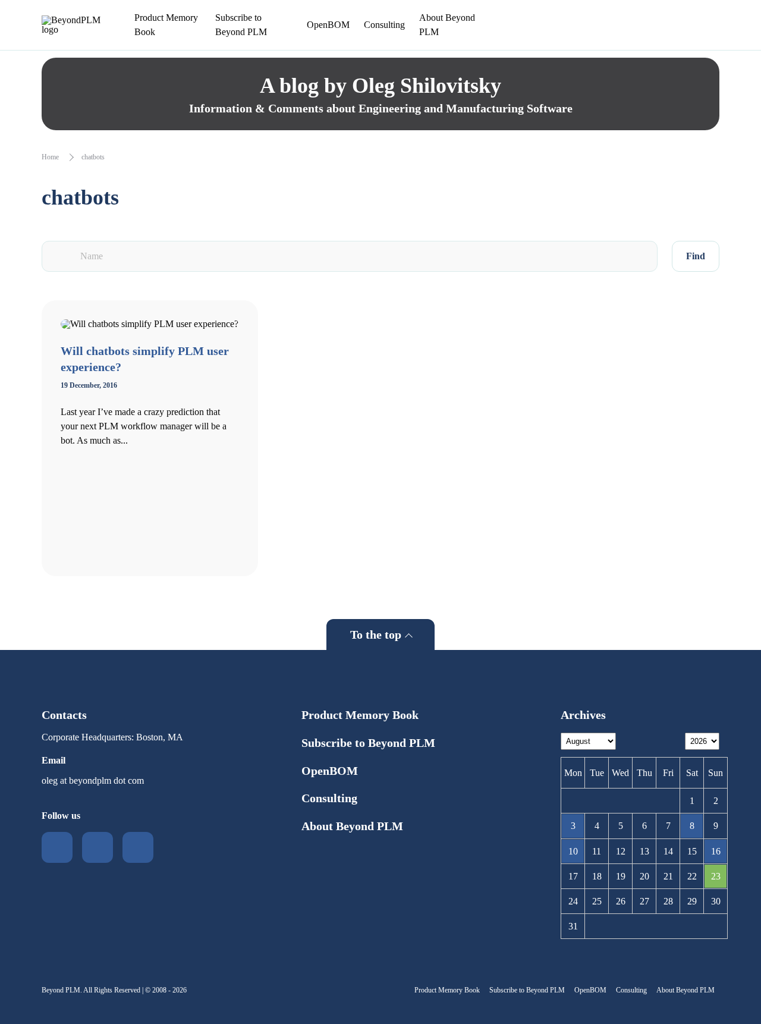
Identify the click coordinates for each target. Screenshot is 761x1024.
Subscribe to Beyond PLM (241, 24)
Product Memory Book (166, 24)
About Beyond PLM (447, 24)
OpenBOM (328, 25)
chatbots (93, 157)
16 (716, 851)
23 (716, 876)
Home (50, 157)
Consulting (384, 25)
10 (573, 851)
